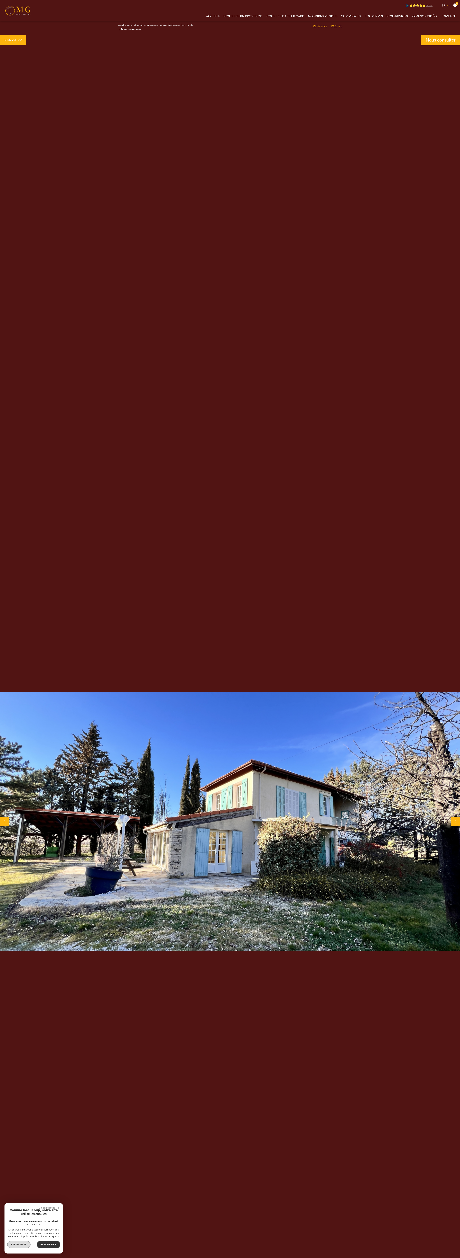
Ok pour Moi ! (48, 1244)
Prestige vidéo (424, 16)
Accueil (213, 16)
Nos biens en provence (242, 16)
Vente (129, 25)
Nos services (397, 16)
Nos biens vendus (322, 16)
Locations (374, 16)
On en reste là (46, 1207)
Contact (448, 16)
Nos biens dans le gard (284, 16)
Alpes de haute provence (145, 25)
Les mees (163, 25)
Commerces (351, 16)
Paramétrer (19, 1244)
